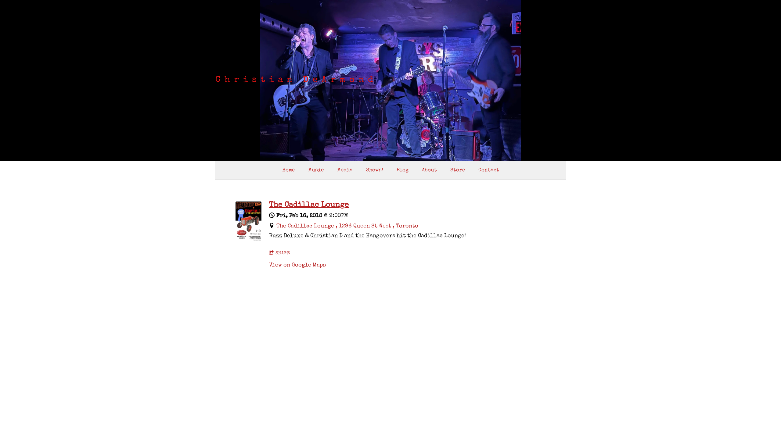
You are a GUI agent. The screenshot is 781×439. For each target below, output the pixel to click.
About (429, 170)
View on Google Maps (297, 265)
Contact (488, 170)
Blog (402, 170)
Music (316, 170)
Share (282, 253)
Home (288, 170)
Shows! (374, 170)
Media (345, 170)
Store (457, 170)
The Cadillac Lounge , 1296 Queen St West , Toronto (347, 226)
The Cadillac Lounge (309, 205)
